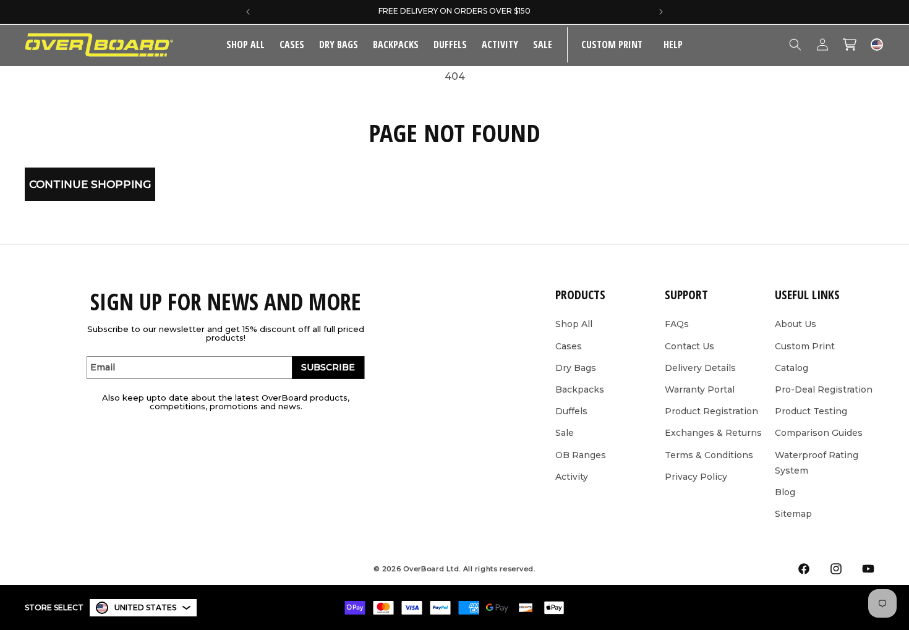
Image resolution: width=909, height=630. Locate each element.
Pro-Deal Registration (824, 389)
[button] (292, 45)
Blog (785, 492)
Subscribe (328, 367)
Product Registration (711, 411)
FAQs (677, 324)
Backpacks (396, 44)
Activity (500, 44)
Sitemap (793, 513)
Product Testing (811, 411)
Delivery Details (700, 367)
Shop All (573, 324)
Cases (292, 44)
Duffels (450, 44)
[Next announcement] (661, 11)
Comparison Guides (819, 432)
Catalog (791, 367)
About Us (795, 324)
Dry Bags (338, 44)
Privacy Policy (696, 476)
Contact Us (689, 346)
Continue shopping (90, 184)
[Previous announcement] (248, 11)
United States (145, 607)
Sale (564, 432)
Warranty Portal (700, 389)
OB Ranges (580, 455)
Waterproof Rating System (816, 462)
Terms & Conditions (709, 455)
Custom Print (805, 346)
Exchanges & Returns (713, 432)
